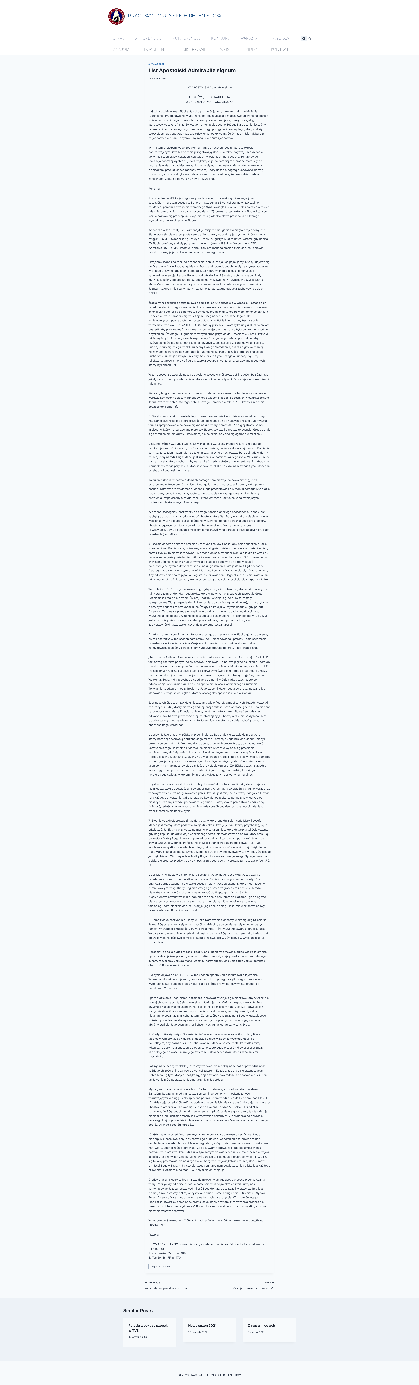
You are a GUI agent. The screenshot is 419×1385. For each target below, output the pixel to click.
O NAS (119, 38)
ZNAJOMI (121, 49)
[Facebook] (304, 38)
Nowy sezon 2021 (202, 1326)
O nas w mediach (261, 1326)
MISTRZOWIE (194, 49)
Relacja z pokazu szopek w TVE (253, 1285)
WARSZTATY (251, 38)
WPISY (226, 49)
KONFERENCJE (187, 38)
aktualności (156, 64)
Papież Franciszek (160, 1266)
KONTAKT (280, 49)
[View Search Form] (309, 38)
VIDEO (251, 49)
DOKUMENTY (156, 49)
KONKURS (220, 38)
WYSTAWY (282, 38)
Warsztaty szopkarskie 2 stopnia (166, 1285)
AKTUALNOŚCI (149, 38)
